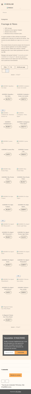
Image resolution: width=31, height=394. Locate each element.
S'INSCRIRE (21, 352)
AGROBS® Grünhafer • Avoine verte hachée (23, 95)
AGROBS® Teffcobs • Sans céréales (23, 288)
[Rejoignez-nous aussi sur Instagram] (7, 381)
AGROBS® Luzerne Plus (7, 149)
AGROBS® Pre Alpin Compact (7, 205)
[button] (30, 4)
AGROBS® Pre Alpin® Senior (8, 260)
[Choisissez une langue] (11, 7)
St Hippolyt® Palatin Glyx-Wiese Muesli (7, 316)
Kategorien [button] (4, 19)
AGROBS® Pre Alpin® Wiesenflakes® (8, 288)
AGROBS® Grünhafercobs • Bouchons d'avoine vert (8, 123)
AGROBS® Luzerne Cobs (23, 150)
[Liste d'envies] (20, 7)
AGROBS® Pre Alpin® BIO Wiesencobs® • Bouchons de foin (8, 233)
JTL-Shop (18, 391)
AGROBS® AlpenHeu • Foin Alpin (8, 95)
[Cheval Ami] (8, 4)
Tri (11, 67)
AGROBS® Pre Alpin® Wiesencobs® (23, 260)
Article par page (21, 67)
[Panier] (22, 7)
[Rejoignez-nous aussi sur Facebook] (3, 381)
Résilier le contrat (16, 375)
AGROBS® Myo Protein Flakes (8, 178)
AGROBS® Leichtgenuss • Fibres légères (23, 122)
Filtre (5, 67)
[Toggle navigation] (2, 4)
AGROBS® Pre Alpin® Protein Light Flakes (23, 233)
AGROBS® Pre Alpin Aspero (23, 205)
